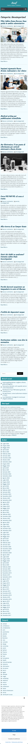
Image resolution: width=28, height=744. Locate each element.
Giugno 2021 (6, 534)
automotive (6, 632)
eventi (4, 648)
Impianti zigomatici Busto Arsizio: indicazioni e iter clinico (13, 69)
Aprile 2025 (6, 468)
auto (4, 630)
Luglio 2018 (6, 603)
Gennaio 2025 (6, 472)
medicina (5, 680)
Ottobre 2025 (6, 460)
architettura (6, 626)
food (4, 656)
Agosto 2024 (6, 478)
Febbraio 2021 (7, 542)
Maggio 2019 (6, 585)
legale (4, 672)
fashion (5, 650)
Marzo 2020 (6, 565)
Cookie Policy (8, 742)
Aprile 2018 (6, 609)
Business (5, 638)
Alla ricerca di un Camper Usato (13, 226)
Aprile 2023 (6, 510)
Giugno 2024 (6, 482)
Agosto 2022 (6, 522)
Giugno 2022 (6, 526)
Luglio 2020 (6, 557)
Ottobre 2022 (6, 518)
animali (5, 624)
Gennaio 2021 (6, 544)
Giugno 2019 (6, 583)
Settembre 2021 (7, 530)
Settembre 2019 (7, 577)
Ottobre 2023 (6, 498)
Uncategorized (20, 26)
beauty (4, 636)
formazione (6, 658)
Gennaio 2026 (6, 456)
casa (4, 640)
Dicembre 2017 (7, 615)
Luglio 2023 (6, 504)
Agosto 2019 (6, 579)
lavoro (4, 670)
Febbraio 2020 (7, 567)
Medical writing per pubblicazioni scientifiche (11, 117)
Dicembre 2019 (7, 571)
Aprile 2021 (6, 538)
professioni (6, 686)
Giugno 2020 (6, 559)
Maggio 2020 (6, 561)
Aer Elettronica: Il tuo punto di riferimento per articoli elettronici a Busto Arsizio (13, 147)
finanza (5, 654)
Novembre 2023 (7, 496)
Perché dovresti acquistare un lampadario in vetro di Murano (13, 288)
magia (4, 676)
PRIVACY (14, 435)
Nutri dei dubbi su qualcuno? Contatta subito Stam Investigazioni (12, 256)
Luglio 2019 (6, 581)
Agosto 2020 (6, 555)
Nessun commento (7, 26)
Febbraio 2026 (7, 454)
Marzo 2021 (6, 540)
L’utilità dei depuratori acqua (12, 312)
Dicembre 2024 (7, 474)
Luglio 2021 (6, 532)
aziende (5, 634)
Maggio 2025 (6, 466)
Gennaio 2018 (6, 613)
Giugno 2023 (6, 506)
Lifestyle (5, 674)
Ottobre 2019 (6, 575)
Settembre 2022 (7, 520)
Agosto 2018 (6, 601)
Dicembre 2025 (7, 458)
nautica (5, 684)
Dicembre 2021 (7, 528)
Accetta (14, 730)
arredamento (6, 628)
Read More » (4, 61)
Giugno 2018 (6, 605)
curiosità (5, 642)
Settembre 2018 (7, 599)
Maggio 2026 (6, 448)
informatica (6, 666)
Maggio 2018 (6, 607)
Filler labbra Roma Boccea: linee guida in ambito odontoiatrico (13, 22)
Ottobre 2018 (6, 597)
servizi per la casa (7, 694)
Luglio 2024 (6, 480)
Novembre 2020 (7, 549)
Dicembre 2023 (7, 494)
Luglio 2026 (6, 443)
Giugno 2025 (6, 464)
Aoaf (14, 3)
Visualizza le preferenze (14, 738)
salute (4, 688)
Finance (5, 652)
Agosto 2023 (6, 502)
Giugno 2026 (6, 445)
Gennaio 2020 (6, 569)
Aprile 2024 (6, 486)
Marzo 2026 (6, 452)
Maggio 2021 (6, 536)
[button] (24, 698)
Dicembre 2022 (7, 516)
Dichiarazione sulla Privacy (17, 742)
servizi (17, 201)
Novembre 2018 (7, 595)
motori (4, 682)
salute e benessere (8, 690)
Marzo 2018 (6, 611)
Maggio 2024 (6, 484)
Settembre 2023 (7, 500)
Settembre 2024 (7, 476)
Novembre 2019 (7, 573)
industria (5, 664)
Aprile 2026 (6, 450)
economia (5, 646)
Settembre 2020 (7, 553)
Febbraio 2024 (7, 490)
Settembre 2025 (7, 462)
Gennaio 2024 (6, 492)
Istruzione (5, 668)
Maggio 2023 (6, 508)
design (4, 644)
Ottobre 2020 (6, 551)
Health (4, 660)
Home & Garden (7, 662)
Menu (3, 9)
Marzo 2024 (6, 488)
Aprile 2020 (6, 563)
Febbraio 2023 (7, 514)
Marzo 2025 (6, 470)
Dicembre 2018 (7, 593)
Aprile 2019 (6, 587)
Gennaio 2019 (6, 591)
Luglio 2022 (6, 524)
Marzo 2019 (6, 589)
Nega (14, 734)
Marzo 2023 (6, 512)
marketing (5, 678)
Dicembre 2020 (7, 547)
